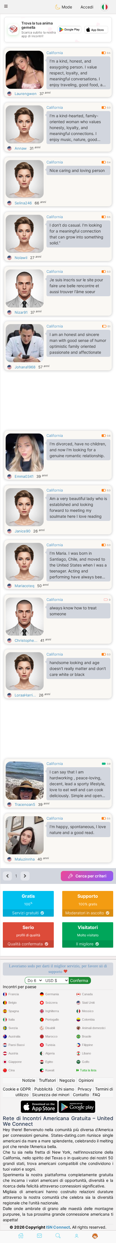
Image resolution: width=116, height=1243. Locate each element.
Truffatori (47, 1080)
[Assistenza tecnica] (95, 1236)
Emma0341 (24, 476)
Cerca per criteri (90, 875)
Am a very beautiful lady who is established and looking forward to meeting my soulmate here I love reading (78, 507)
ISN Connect (58, 1227)
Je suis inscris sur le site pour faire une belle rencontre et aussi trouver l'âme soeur (76, 285)
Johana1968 (25, 367)
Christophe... (26, 640)
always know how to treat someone (73, 610)
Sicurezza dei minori (50, 1094)
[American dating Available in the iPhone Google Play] (77, 1103)
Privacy (85, 1089)
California (54, 52)
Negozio (67, 1080)
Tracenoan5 (25, 804)
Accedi (87, 7)
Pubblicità (43, 1089)
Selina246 (23, 203)
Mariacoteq (24, 585)
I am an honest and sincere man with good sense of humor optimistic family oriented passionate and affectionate (78, 343)
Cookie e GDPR (17, 1089)
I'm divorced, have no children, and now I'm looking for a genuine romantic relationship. (78, 449)
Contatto (81, 1094)
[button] (6, 6)
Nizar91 (21, 312)
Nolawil (21, 257)
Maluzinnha (25, 859)
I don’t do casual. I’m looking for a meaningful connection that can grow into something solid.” (76, 234)
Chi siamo (65, 1089)
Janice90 (22, 531)
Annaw (21, 148)
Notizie (28, 1080)
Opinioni (86, 1080)
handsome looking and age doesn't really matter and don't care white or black (78, 668)
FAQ (96, 1094)
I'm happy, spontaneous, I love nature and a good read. (78, 829)
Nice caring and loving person (77, 170)
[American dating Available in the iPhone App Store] (40, 1103)
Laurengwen (26, 93)
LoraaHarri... (25, 695)
